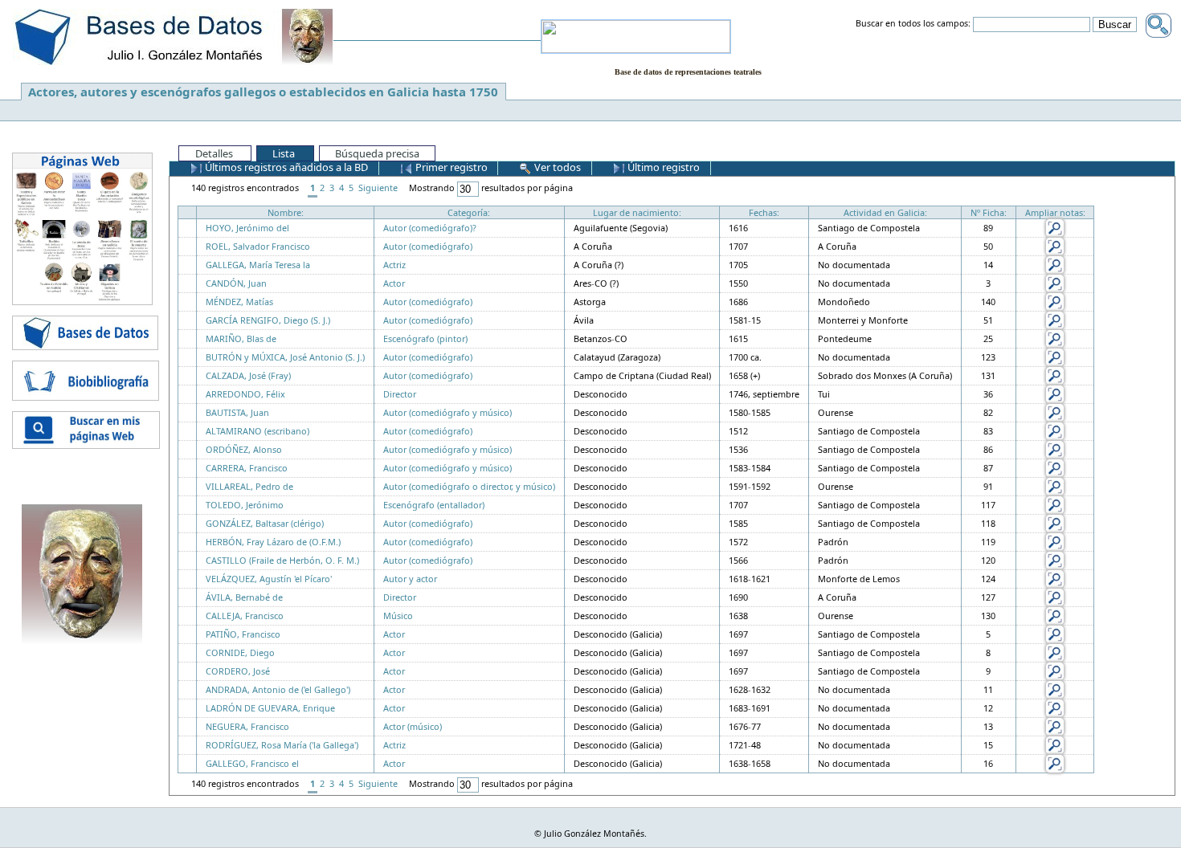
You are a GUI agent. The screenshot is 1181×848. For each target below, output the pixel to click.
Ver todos (556, 167)
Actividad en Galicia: (885, 212)
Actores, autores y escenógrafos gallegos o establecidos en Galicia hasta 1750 (263, 92)
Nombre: (286, 212)
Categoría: (468, 212)
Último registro (662, 167)
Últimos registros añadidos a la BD (285, 167)
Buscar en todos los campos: (913, 24)
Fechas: (764, 212)
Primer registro (450, 167)
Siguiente (378, 187)
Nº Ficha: (989, 212)
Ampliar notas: (1055, 212)
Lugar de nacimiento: (637, 212)
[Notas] (1055, 227)
